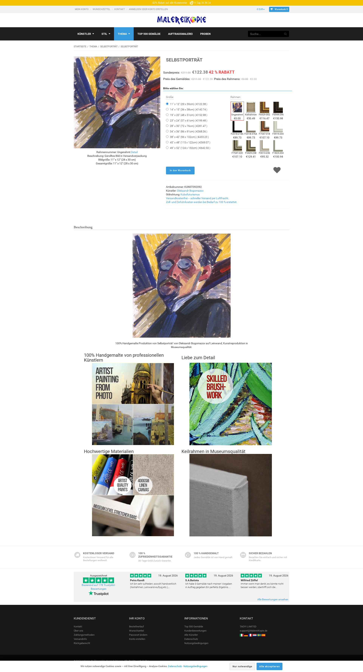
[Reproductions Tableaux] (250, 634)
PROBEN (205, 33)
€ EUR (260, 9)
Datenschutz (191, 639)
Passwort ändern (138, 634)
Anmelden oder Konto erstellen (148, 9)
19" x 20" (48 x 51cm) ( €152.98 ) (188, 115)
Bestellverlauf (136, 626)
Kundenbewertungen (195, 630)
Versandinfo (80, 639)
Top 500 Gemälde (193, 626)
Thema (122, 33)
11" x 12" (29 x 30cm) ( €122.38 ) (188, 104)
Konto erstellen (137, 639)
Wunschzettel (102, 9)
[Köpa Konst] (259, 634)
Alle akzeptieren (269, 666)
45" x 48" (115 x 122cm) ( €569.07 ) (190, 142)
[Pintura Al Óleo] (263, 634)
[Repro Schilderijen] (255, 634)
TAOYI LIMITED (248, 626)
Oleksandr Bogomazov (190, 190)
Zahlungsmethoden (84, 634)
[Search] (285, 34)
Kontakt (119, 9)
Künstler (84, 33)
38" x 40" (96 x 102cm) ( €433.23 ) (189, 136)
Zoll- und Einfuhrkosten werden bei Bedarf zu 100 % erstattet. (201, 202)
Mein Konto (82, 9)
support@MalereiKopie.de (253, 630)
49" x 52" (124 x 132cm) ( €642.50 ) (190, 147)
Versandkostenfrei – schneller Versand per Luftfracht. (197, 198)
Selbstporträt (109, 46)
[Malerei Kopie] (246, 634)
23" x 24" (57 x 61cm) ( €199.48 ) (188, 120)
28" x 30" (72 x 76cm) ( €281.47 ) (188, 125)
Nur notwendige (242, 666)
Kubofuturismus (190, 194)
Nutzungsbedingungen (196, 643)
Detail (134, 152)
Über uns (78, 630)
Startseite (80, 46)
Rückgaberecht (82, 643)
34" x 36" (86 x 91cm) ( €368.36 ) (188, 131)
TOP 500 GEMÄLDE (149, 33)
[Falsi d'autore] (242, 634)
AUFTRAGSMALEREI (180, 33)
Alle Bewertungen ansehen (272, 599)
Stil (104, 33)
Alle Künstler (191, 634)
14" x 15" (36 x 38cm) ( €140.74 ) (188, 109)
